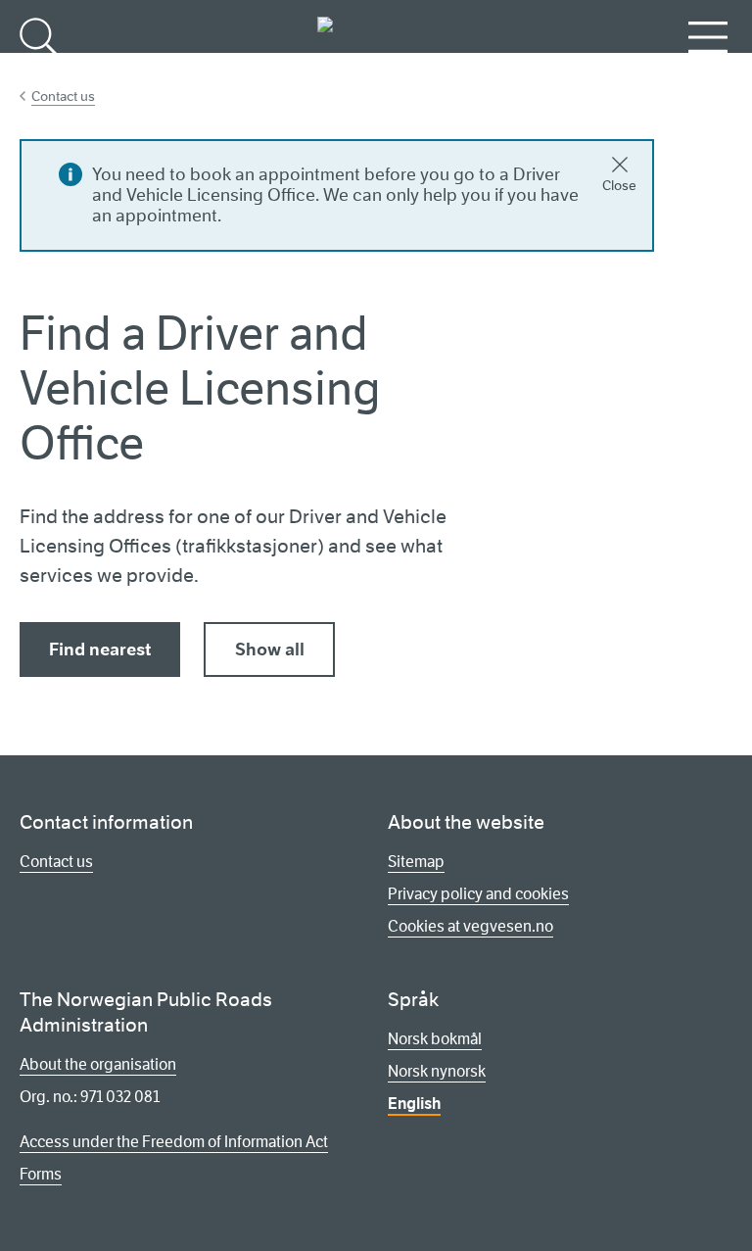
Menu (708, 69)
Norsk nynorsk (437, 1071)
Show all (270, 649)
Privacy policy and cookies (478, 894)
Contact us (63, 96)
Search (42, 69)
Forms (41, 1174)
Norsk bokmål (435, 1039)
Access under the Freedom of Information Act (174, 1141)
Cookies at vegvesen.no (470, 926)
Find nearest (100, 649)
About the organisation (98, 1064)
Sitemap (416, 861)
